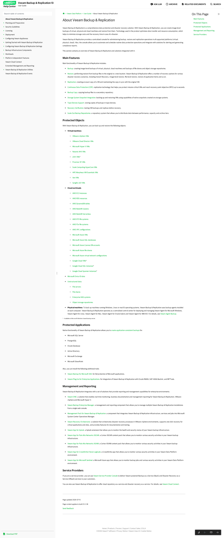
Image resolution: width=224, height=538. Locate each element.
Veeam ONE (72, 397)
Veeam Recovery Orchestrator (79, 422)
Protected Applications (202, 27)
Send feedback (68, 508)
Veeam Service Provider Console (105, 476)
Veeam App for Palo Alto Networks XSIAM (83, 444)
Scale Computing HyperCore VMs (84, 167)
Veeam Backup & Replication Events (18, 73)
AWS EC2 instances (79, 193)
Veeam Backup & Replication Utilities (19, 70)
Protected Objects (200, 23)
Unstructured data (74, 281)
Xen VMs (75, 178)
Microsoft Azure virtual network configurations (89, 256)
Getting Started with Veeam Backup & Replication (24, 42)
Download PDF (12, 534)
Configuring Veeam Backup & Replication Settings (23, 46)
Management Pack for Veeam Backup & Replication (87, 413)
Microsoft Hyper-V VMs (81, 146)
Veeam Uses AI (134, 531)
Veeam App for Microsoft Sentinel (80, 460)
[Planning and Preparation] (217, 532)
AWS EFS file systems (80, 219)
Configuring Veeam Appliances (16, 38)
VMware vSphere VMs (80, 136)
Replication (72, 82)
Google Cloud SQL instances (82, 266)
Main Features (199, 19)
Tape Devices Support (76, 103)
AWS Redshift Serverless (81, 214)
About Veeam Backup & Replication (19, 19)
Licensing (8, 31)
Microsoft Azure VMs (80, 235)
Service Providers (200, 34)
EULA (144, 528)
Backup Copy (72, 92)
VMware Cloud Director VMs (82, 141)
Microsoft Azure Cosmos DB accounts (86, 245)
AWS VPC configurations (81, 230)
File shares (76, 292)
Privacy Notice (122, 531)
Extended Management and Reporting (19, 66)
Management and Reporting (204, 30)
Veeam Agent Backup (168, 314)
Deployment (10, 35)
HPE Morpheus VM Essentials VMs (85, 172)
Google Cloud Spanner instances (84, 271)
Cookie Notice (146, 531)
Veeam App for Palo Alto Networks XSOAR (83, 435)
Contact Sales (135, 528)
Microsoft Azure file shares (82, 250)
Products (111, 528)
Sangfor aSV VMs (78, 183)
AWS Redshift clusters (80, 209)
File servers (76, 287)
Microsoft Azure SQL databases (84, 240)
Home (104, 528)
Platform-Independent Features (17, 58)
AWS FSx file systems (80, 224)
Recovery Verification (75, 108)
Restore (70, 74)
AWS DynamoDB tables (81, 204)
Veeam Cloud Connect (13, 62)
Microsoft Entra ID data (76, 276)
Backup (70, 68)
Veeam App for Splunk (76, 430)
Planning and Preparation (14, 23)
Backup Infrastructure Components (18, 50)
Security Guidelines (12, 27)
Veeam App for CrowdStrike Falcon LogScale (84, 452)
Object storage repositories (82, 302)
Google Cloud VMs (79, 261)
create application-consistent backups (125, 330)
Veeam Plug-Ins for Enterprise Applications (83, 379)
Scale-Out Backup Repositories (79, 113)
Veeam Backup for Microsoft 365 (80, 374)
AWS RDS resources (79, 198)
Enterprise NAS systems (81, 297)
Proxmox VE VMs (78, 162)
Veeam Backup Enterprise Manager (81, 405)
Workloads (9, 54)
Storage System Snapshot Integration (81, 98)
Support (126, 528)
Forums (118, 528)
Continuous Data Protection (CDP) (80, 87)
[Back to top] (211, 532)
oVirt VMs (76, 157)
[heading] (124, 58)
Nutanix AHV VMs (79, 152)
